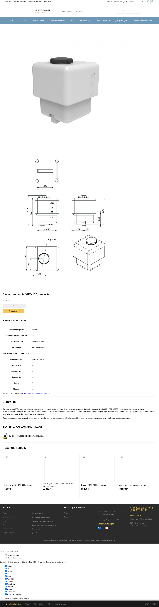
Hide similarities (13, 555)
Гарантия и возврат (35, 2)
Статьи (66, 517)
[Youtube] (106, 528)
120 (33, 389)
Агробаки (27, 393)
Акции (24, 21)
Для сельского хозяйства (142, 21)
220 (33, 335)
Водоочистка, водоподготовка (42, 521)
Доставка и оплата (19, 2)
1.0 (33, 353)
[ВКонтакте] (99, 528)
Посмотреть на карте (106, 524)
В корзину (13, 311)
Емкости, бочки (38, 21)
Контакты (47, 2)
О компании (7, 2)
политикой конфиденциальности (104, 540)
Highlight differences (14, 558)
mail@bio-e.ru (135, 515)
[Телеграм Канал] (102, 528)
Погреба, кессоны (103, 21)
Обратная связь (13, 604)
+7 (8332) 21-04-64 (42, 10)
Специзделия (36, 529)
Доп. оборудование (38, 533)
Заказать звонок (41, 13)
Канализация (85, 21)
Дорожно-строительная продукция (44, 525)
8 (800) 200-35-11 (141, 509)
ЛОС (73, 21)
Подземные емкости (57, 21)
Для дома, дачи (121, 21)
